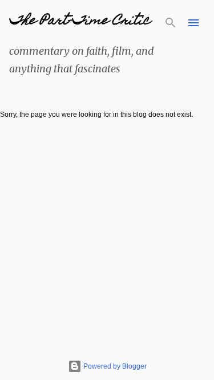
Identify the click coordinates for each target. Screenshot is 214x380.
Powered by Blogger (114, 366)
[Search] (170, 22)
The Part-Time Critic (79, 21)
